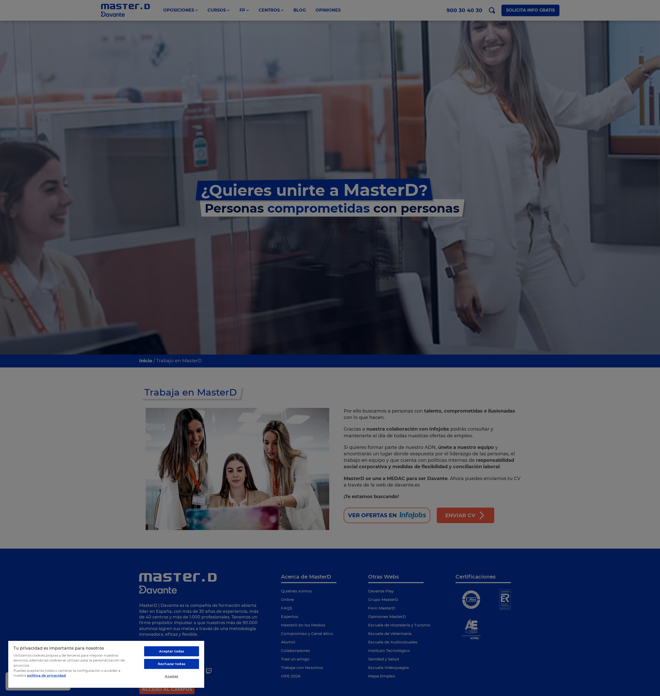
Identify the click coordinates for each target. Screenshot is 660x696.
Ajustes (171, 676)
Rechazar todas (171, 664)
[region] (106, 664)
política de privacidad (46, 675)
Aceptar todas (171, 651)
